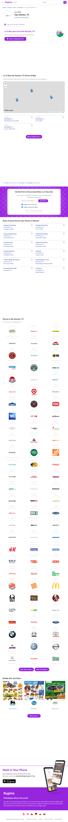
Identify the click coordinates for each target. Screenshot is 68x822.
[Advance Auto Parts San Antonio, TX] (12, 622)
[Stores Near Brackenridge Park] (18, 253)
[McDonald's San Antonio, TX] (55, 586)
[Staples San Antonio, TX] (55, 465)
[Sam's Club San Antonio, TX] (12, 465)
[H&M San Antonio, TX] (12, 549)
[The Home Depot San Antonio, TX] (55, 452)
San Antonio (20, 7)
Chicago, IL (22, 183)
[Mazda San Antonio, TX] (34, 634)
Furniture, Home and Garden (21, 17)
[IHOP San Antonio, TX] (12, 368)
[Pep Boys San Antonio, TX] (34, 622)
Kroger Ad (34, 695)
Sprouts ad (55, 695)
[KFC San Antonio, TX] (55, 598)
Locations (9, 7)
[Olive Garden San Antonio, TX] (34, 598)
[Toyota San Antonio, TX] (55, 634)
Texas (14, 7)
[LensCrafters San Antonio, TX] (34, 380)
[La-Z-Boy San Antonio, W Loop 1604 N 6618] (18, 127)
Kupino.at (23, 814)
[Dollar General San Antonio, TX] (55, 331)
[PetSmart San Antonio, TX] (55, 416)
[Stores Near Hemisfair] (50, 253)
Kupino (4, 7)
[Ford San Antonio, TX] (55, 622)
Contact (40, 819)
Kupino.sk (44, 814)
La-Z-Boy (6, 183)
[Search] (65, 2)
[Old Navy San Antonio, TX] (55, 513)
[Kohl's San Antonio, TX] (55, 489)
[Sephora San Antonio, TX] (12, 525)
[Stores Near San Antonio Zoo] (18, 244)
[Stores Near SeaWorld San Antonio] (50, 236)
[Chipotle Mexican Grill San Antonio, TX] (12, 355)
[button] (14, 24)
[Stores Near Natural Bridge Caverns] (50, 261)
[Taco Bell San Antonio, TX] (12, 598)
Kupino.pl (40, 814)
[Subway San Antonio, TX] (34, 610)
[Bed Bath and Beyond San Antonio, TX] (34, 549)
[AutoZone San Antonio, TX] (34, 659)
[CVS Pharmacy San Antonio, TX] (12, 513)
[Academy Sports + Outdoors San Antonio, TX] (12, 452)
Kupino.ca (27, 814)
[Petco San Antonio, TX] (34, 416)
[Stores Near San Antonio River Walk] (18, 270)
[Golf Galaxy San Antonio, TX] (12, 562)
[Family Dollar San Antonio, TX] (55, 440)
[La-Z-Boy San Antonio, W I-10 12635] (50, 119)
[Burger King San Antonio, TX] (12, 586)
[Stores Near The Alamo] (50, 270)
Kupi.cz (32, 814)
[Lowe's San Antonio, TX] (12, 404)
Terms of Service (48, 819)
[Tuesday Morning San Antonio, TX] (34, 355)
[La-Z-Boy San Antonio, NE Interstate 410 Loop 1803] (18, 119)
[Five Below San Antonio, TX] (55, 549)
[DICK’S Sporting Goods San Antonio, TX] (34, 513)
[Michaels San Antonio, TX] (34, 574)
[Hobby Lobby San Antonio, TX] (34, 562)
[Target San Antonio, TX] (34, 392)
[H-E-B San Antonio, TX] (55, 562)
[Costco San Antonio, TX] (55, 477)
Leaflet (51, 112)
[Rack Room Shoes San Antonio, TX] (34, 586)
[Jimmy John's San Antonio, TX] (34, 404)
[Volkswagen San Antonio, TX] (34, 646)
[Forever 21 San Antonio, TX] (55, 525)
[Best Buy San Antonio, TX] (12, 416)
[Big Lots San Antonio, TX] (34, 525)
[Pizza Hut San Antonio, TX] (55, 343)
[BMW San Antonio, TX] (12, 634)
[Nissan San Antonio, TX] (55, 646)
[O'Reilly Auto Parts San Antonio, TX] (55, 659)
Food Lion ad (13, 695)
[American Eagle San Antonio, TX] (34, 537)
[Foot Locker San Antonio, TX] (34, 440)
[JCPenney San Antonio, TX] (12, 574)
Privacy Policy (33, 204)
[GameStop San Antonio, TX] (34, 501)
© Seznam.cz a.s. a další (59, 112)
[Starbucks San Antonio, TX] (34, 368)
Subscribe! (43, 201)
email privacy (39, 210)
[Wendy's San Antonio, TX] (12, 380)
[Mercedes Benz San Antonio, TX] (12, 659)
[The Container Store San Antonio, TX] (55, 537)
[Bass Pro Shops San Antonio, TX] (34, 465)
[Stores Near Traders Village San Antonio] (18, 261)
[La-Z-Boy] (8, 16)
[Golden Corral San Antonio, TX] (55, 404)
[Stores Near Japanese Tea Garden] (18, 227)
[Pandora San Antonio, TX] (34, 343)
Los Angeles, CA (30, 183)
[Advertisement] (34, 57)
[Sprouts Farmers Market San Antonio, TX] (12, 331)
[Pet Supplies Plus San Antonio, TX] (55, 574)
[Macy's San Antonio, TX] (55, 428)
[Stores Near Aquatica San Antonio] (50, 244)
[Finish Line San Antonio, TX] (55, 368)
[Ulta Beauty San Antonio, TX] (12, 610)
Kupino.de (36, 814)
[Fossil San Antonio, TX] (12, 428)
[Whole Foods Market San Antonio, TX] (34, 452)
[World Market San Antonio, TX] (34, 477)
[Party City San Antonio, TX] (55, 392)
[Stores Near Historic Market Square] (18, 236)
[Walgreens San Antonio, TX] (34, 331)
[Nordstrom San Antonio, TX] (12, 440)
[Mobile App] (9, 781)
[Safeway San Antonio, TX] (12, 343)
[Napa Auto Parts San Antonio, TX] (12, 646)
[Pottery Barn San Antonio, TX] (12, 501)
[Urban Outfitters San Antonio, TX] (12, 537)
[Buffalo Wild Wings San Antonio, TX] (55, 355)
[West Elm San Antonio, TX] (55, 610)
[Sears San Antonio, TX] (12, 489)
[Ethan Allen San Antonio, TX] (34, 489)
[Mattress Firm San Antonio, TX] (12, 477)
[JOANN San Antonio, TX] (55, 501)
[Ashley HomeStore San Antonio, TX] (34, 428)
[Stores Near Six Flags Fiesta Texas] (50, 227)
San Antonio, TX (16, 322)
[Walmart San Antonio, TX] (55, 380)
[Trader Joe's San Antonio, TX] (12, 392)
